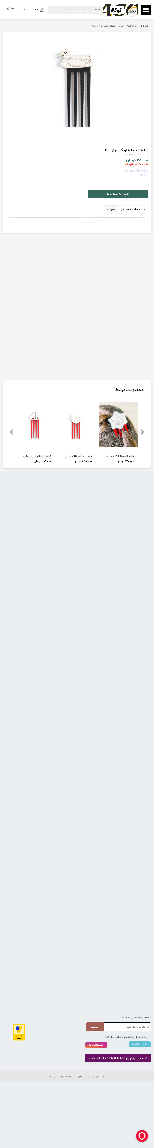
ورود (36, 9)
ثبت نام (27, 9)
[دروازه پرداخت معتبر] (19, 1040)
